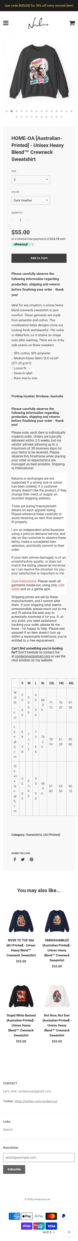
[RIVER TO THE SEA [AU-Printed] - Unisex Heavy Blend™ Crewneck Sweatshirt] (21, 921)
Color (15, 192)
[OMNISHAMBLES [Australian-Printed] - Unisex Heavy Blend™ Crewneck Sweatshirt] (57, 921)
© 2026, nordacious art (37, 1199)
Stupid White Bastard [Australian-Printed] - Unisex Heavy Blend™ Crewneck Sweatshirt (21, 1025)
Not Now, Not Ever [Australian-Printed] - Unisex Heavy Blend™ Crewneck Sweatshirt (57, 1025)
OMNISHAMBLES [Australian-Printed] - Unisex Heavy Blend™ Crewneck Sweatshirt (57, 950)
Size (13, 171)
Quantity (17, 212)
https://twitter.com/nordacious (36, 1101)
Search (8, 1129)
